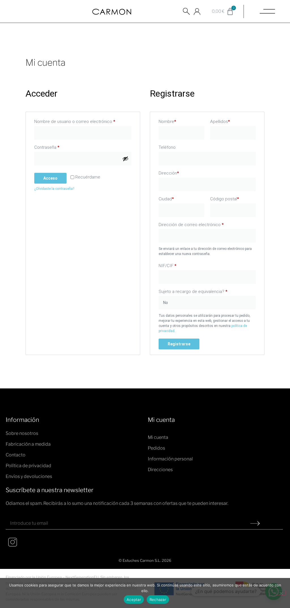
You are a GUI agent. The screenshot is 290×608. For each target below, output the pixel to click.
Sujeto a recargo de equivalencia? (193, 291)
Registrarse (179, 344)
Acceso (50, 178)
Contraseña (57, 146)
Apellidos (220, 121)
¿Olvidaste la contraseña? (54, 189)
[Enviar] (255, 523)
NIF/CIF (167, 265)
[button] (186, 14)
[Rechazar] (281, 592)
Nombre (167, 121)
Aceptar (134, 599)
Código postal (224, 198)
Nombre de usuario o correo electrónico (82, 120)
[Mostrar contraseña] (125, 159)
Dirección (169, 173)
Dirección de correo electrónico (201, 223)
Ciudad (166, 198)
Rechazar (158, 599)
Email (12, 515)
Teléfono (167, 147)
